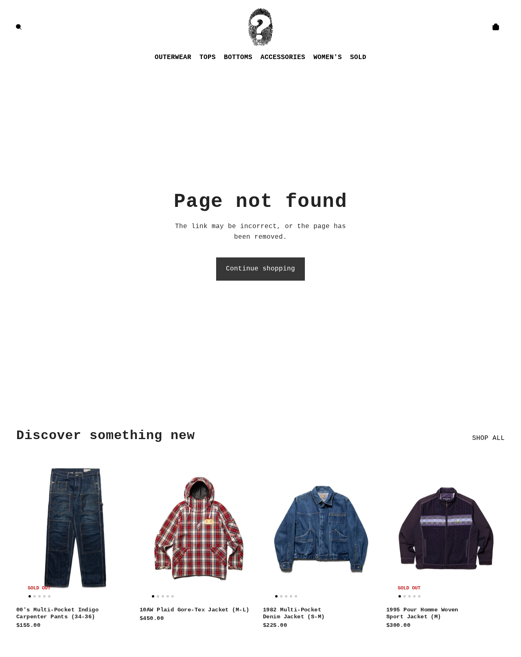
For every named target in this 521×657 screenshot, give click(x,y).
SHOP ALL (488, 438)
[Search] (19, 27)
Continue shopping (260, 268)
